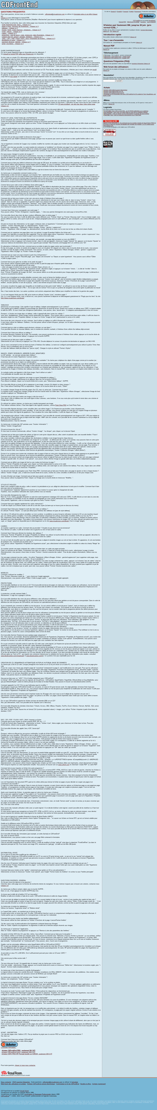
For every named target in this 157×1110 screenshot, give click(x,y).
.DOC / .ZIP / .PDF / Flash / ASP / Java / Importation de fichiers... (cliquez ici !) (28, 38)
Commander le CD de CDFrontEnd (67, 1084)
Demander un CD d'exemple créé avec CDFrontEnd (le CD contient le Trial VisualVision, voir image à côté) (129, 94)
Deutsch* (113, 11)
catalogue (145, 111)
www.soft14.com (63, 765)
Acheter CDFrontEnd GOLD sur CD (114, 92)
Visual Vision (24, 1091)
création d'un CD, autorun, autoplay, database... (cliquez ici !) (22, 37)
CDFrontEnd (5, 1096)
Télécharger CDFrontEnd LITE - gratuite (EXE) (117, 56)
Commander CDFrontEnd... (8, 1047)
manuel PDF (122, 22)
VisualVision (152, 20)
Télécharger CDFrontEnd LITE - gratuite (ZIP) (117, 58)
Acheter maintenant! (99, 1084)
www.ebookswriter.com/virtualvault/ (12, 656)
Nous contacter (6, 1082)
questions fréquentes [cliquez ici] (141, 63)
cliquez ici (4, 886)
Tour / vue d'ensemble (114, 40)
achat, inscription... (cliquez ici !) (13, 44)
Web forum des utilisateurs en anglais (13, 1084)
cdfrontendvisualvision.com (55, 14)
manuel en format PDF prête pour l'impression (18, 54)
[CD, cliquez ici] (114, 31)
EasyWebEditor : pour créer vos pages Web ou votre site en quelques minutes (126, 112)
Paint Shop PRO (60, 405)
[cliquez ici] (133, 37)
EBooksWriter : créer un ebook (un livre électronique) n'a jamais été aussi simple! (126, 113)
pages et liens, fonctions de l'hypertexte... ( (16, 26)
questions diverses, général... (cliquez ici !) (16, 42)
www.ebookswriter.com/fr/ (34, 656)
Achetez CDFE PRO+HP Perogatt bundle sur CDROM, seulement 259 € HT (27, 1054)
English (131, 11)
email (94, 70)
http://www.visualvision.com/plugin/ (12, 298)
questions (143, 22)
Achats (107, 87)
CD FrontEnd (136, 20)
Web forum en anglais (133, 22)
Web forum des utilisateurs (116, 67)
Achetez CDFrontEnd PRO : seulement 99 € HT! (18, 1050)
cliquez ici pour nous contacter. (25, 1065)
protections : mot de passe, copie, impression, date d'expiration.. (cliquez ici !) (28, 35)
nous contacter (151, 22)
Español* (119, 11)
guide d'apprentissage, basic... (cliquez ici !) (16, 25)
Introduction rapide (112, 34)
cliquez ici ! (34, 26)
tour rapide (13, 76)
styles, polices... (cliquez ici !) (12, 31)
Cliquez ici (4, 18)
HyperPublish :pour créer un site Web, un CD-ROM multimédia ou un (123, 111)
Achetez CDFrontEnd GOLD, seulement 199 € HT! (18, 1052)
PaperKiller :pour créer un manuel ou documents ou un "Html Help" (122, 115)
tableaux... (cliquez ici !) (10, 28)
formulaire (74, 1082)
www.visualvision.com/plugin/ (59, 521)
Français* (125, 11)
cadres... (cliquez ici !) (9, 33)
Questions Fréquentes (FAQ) (117, 61)
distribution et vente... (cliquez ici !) (13, 40)
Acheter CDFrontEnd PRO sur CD (113, 91)
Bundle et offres (85, 1084)
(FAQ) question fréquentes (21, 1082)
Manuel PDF (109, 46)
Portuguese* (137, 11)
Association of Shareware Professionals (37, 1094)
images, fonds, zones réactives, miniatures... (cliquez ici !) (21, 30)
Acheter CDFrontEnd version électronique (115, 90)
